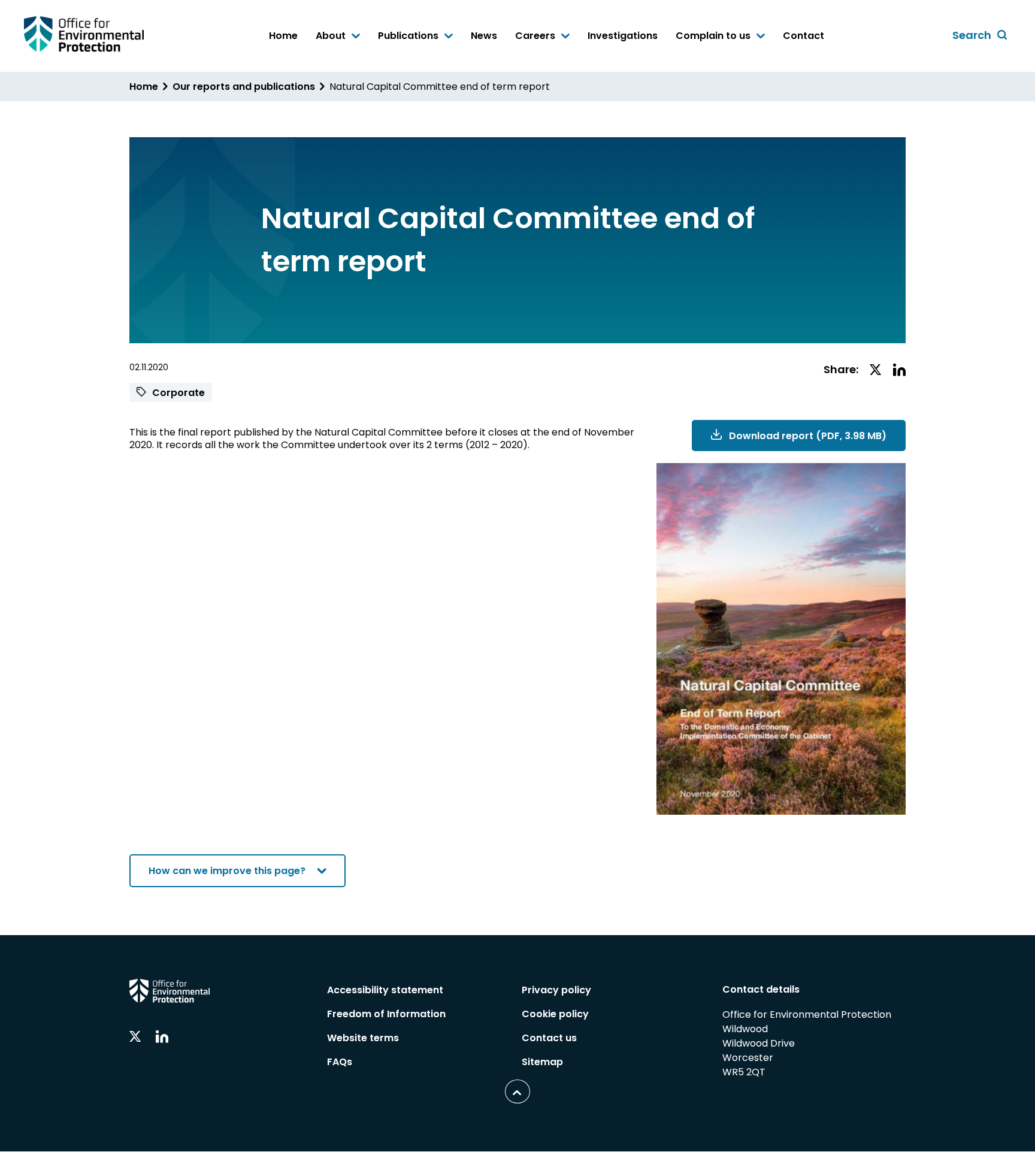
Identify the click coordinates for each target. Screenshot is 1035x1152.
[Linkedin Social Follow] (162, 1037)
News (484, 36)
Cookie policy (555, 1014)
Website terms (363, 1038)
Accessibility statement (385, 990)
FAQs (339, 1062)
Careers (536, 36)
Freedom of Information (386, 1014)
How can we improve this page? (227, 871)
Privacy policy (556, 990)
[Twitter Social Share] (876, 370)
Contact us (549, 1038)
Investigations (623, 36)
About (332, 36)
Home (283, 36)
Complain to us (714, 36)
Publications (409, 36)
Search (981, 36)
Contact (803, 36)
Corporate (177, 393)
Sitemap (542, 1062)
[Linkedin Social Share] (899, 370)
